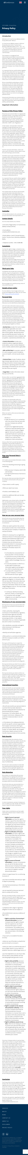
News (4, 1114)
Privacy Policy (7, 1127)
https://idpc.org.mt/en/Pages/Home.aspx (13, 259)
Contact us (6, 1118)
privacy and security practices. (12, 294)
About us (5, 1121)
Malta (4, 1111)
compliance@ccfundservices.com (14, 826)
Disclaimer (6, 1124)
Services (5, 1108)
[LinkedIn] (7, 1134)
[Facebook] (3, 1134)
